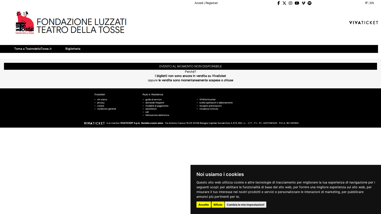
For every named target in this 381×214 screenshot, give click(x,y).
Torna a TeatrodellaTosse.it (33, 49)
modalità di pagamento (156, 106)
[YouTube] (297, 3)
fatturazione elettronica (157, 115)
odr (147, 112)
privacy (101, 103)
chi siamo (102, 99)
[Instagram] (290, 3)
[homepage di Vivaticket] (363, 22)
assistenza (150, 109)
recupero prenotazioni (210, 106)
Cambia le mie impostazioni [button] (245, 204)
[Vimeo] (303, 3)
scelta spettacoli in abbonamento (216, 103)
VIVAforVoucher (207, 99)
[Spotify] (309, 3)
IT (366, 3)
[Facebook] (278, 3)
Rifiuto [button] (218, 204)
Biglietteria (72, 49)
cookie (100, 106)
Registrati (212, 3)
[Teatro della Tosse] (71, 22)
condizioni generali (106, 109)
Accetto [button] (203, 204)
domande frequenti (154, 103)
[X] (284, 3)
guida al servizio (153, 99)
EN (372, 3)
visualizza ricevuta (208, 109)
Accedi (199, 3)
